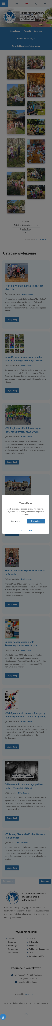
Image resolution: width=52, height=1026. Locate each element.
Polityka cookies (26, 530)
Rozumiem (36, 521)
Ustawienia (15, 521)
